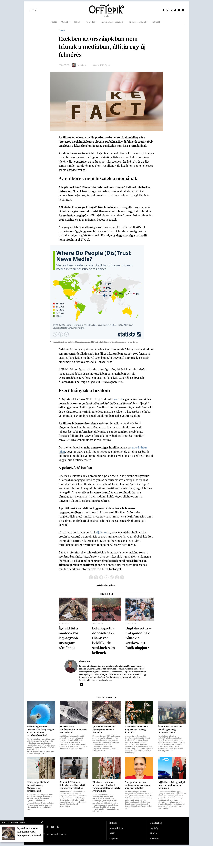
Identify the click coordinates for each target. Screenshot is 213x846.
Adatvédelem (116, 828)
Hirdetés (154, 838)
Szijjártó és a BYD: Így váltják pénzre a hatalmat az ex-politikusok (172, 785)
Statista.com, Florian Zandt (126, 342)
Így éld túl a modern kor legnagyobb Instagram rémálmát (68, 638)
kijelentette (103, 532)
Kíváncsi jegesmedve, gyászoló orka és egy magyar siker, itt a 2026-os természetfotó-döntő (41, 731)
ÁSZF (112, 833)
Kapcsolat (114, 838)
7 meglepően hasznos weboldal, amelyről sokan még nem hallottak (137, 785)
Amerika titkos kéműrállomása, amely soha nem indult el (73, 729)
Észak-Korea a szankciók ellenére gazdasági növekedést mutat (170, 729)
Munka (153, 833)
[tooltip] (163, 10)
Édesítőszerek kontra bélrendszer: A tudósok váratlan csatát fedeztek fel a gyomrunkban (106, 786)
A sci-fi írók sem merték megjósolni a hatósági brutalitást (136, 729)
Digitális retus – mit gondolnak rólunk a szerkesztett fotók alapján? (138, 638)
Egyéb (62, 30)
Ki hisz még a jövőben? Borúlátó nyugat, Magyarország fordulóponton (38, 786)
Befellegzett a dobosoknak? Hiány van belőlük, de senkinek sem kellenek (103, 640)
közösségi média (106, 585)
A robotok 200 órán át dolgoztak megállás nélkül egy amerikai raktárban (72, 785)
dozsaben (81, 65)
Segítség (154, 828)
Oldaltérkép (156, 822)
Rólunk (113, 822)
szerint (118, 399)
